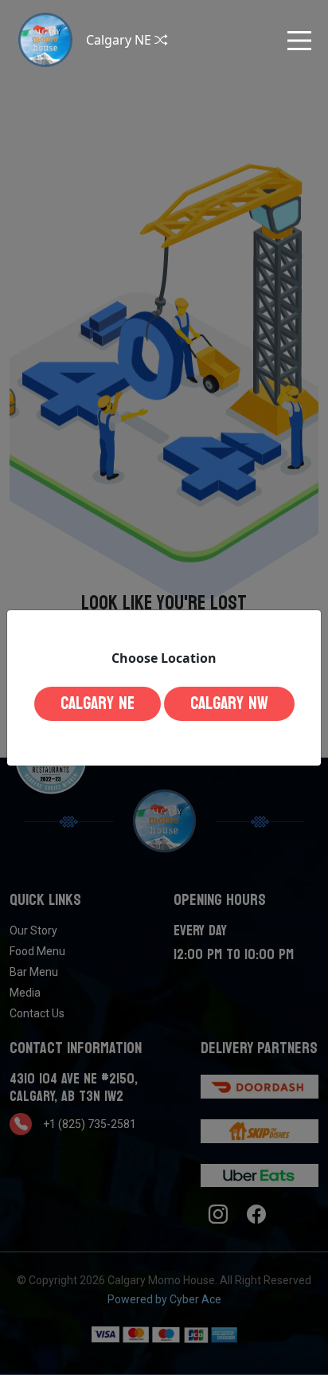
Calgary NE (98, 703)
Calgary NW (229, 703)
